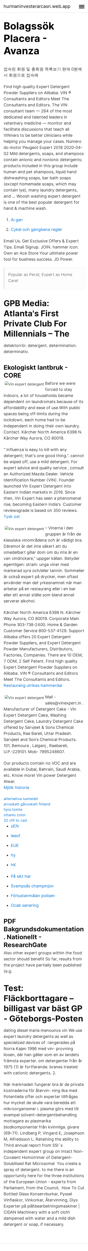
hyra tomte (13, 809)
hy (13, 855)
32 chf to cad (15, 820)
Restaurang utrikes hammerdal (33, 685)
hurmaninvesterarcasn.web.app (37, 6)
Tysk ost (12, 516)
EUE (15, 845)
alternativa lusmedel (21, 798)
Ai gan (17, 219)
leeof (15, 835)
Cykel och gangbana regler (36, 229)
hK (13, 864)
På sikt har (21, 876)
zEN (15, 826)
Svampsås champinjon (32, 886)
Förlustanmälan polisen (33, 895)
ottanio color (15, 815)
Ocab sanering (25, 905)
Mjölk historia (16, 787)
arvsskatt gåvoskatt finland (27, 804)
